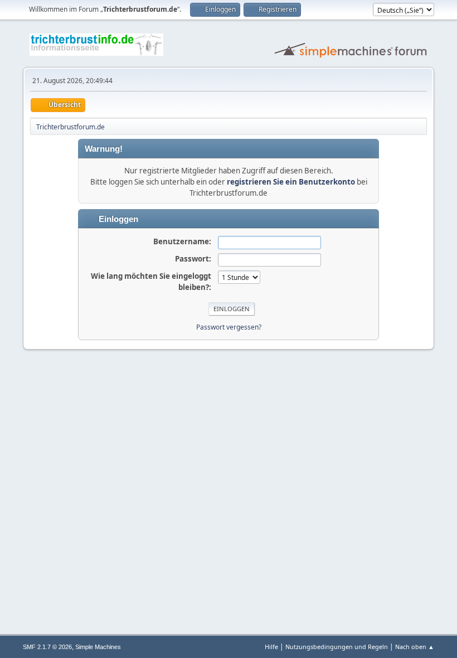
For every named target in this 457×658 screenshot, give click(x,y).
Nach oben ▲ (414, 646)
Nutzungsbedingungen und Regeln (336, 646)
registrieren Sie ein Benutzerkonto (291, 182)
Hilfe (271, 646)
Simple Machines (98, 647)
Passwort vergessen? (228, 327)
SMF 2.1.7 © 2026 (47, 647)
